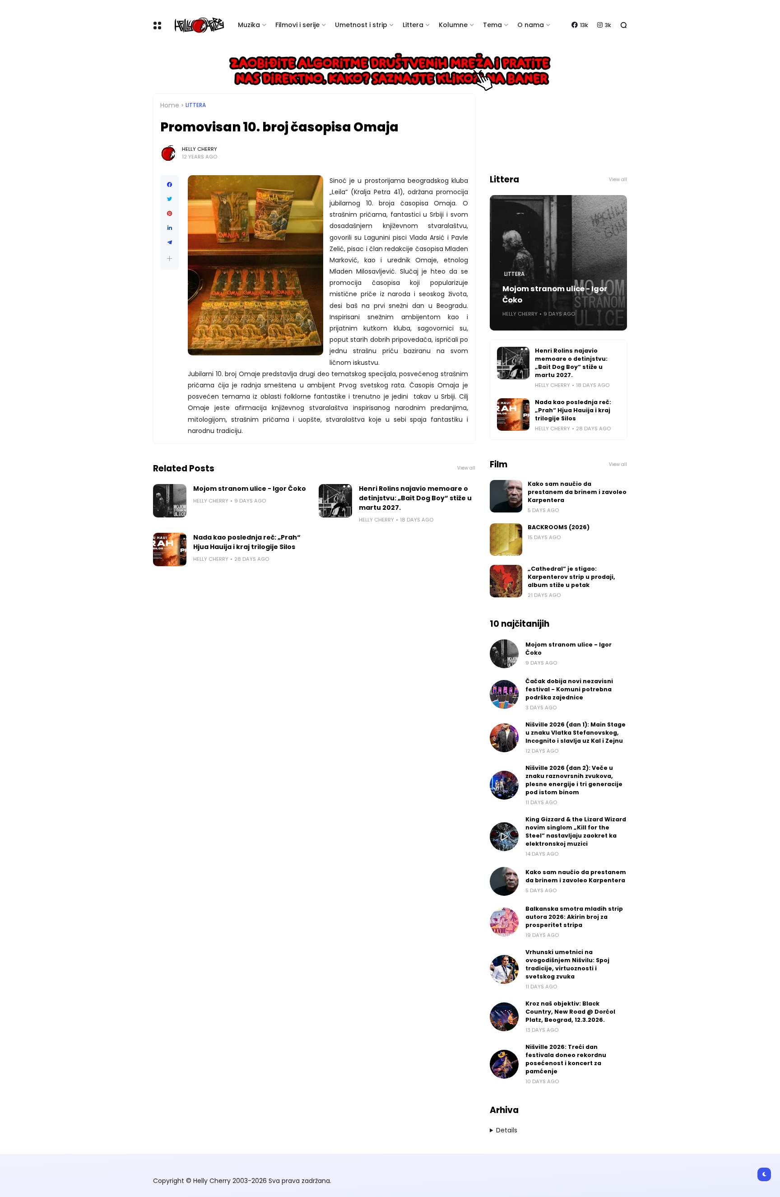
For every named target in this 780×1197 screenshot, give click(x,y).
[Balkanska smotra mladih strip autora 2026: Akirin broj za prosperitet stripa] (504, 922)
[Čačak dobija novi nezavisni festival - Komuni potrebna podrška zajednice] (504, 694)
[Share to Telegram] (169, 242)
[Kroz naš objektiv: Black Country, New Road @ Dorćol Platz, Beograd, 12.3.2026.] (504, 1016)
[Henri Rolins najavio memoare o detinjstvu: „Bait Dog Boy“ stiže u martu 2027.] (335, 500)
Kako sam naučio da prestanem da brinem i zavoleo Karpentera (577, 492)
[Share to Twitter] (169, 199)
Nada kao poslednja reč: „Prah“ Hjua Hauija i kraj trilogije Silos (247, 542)
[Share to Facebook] (169, 184)
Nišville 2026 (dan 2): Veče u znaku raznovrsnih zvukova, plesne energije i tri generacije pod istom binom (573, 780)
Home (169, 105)
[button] (169, 258)
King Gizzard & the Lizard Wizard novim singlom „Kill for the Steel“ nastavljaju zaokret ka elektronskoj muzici (575, 831)
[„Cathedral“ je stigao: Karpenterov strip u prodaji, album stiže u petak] (506, 581)
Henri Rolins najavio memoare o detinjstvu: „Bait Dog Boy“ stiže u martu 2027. (415, 498)
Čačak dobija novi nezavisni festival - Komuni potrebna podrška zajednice (569, 689)
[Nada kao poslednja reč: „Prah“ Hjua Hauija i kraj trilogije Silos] (169, 549)
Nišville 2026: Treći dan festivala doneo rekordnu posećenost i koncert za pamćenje (565, 1059)
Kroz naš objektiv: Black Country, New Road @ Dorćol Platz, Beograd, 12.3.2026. (570, 1012)
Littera (413, 24)
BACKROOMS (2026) (559, 527)
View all (466, 468)
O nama (530, 24)
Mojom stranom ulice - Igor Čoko (249, 488)
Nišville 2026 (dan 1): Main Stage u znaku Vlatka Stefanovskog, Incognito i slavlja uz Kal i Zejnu (575, 733)
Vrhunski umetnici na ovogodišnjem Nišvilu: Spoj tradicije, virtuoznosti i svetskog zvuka (567, 964)
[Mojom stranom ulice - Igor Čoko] (169, 500)
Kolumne (453, 24)
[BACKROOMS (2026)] (506, 539)
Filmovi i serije (297, 24)
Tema (492, 24)
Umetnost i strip (361, 24)
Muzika (249, 24)
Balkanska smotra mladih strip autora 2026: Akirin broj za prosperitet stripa (574, 917)
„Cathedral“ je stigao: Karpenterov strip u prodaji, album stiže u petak (571, 577)
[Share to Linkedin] (169, 228)
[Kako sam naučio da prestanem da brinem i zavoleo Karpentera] (506, 496)
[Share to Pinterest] (169, 213)
